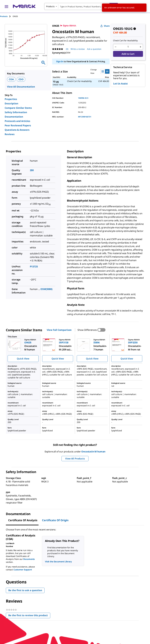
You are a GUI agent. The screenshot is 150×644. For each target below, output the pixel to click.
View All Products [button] (75, 458)
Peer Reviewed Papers (18, 125)
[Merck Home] (24, 6)
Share (107, 25)
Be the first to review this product (29, 616)
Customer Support (22, 569)
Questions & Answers (17, 129)
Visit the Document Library (58, 561)
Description (11, 103)
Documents (29, 559)
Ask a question (94, 49)
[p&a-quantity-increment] (140, 46)
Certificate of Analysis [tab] (22, 520)
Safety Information (16, 112)
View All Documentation (21, 86)
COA (11, 79)
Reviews (10, 134)
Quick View (23, 358)
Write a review (78, 49)
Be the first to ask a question (25, 590)
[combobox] (81, 6)
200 (32, 170)
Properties (11, 99)
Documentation (14, 116)
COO (21, 79)
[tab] (6, 16)
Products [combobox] (50, 6)
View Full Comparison (59, 329)
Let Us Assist (120, 83)
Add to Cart (128, 53)
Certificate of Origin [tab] (55, 520)
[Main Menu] (6, 6)
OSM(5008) (46, 289)
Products (4, 16)
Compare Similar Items (18, 107)
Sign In (59, 61)
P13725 (34, 266)
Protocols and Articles (17, 121)
